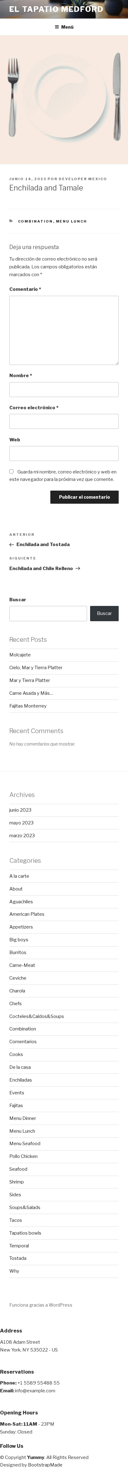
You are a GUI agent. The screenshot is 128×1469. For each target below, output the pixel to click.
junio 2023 (20, 810)
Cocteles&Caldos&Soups (36, 1016)
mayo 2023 (21, 823)
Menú (67, 27)
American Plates (26, 914)
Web (14, 440)
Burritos (17, 952)
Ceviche (17, 978)
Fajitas (16, 1105)
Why (14, 1271)
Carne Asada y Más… (31, 693)
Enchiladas (20, 1080)
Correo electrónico (33, 407)
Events (16, 1093)
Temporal (19, 1246)
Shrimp (16, 1182)
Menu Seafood (24, 1143)
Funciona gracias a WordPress (40, 1305)
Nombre (20, 375)
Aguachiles (21, 902)
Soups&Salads (24, 1207)
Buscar (17, 599)
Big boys (18, 940)
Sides (15, 1195)
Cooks (16, 1054)
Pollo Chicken (23, 1156)
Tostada (17, 1258)
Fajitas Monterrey (28, 706)
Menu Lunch (71, 221)
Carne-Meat (22, 965)
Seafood (18, 1169)
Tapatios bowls (25, 1233)
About (16, 889)
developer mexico (83, 179)
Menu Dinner (22, 1118)
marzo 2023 (22, 835)
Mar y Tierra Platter (29, 680)
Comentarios (23, 1041)
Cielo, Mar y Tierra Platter (35, 667)
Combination (35, 221)
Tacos (15, 1220)
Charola (17, 991)
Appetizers (21, 927)
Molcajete (20, 655)
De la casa (20, 1067)
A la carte (19, 876)
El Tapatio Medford (56, 9)
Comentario (25, 289)
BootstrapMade (45, 1465)
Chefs (15, 1003)
